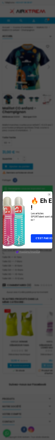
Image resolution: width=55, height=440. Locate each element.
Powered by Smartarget (29, 252)
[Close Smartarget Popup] (49, 194)
